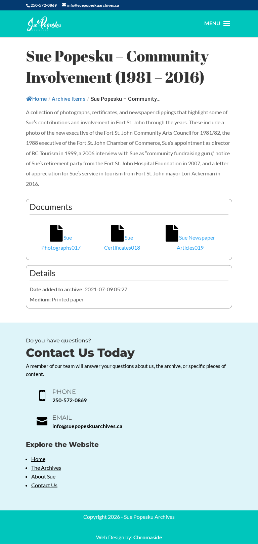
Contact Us (44, 485)
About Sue (43, 476)
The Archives (46, 467)
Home (39, 99)
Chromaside (147, 537)
